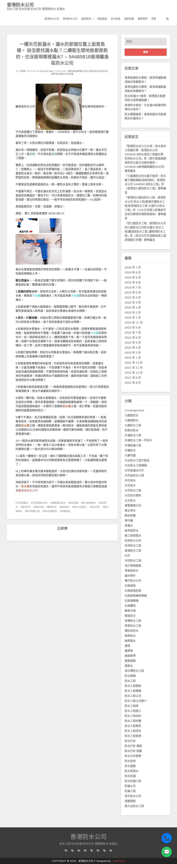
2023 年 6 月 (133, 292)
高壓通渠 (130, 801)
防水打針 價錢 (133, 746)
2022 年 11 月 (134, 322)
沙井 (127, 555)
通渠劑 (129, 651)
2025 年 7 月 (133, 267)
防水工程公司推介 (136, 701)
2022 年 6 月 (133, 337)
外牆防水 (130, 450)
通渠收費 (129, 18)
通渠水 (129, 666)
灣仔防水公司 (133, 580)
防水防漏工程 (33, 511)
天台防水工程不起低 (137, 460)
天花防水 (130, 485)
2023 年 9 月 (133, 277)
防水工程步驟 (133, 721)
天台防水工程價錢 (136, 465)
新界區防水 (131, 530)
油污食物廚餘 (133, 565)
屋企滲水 (130, 510)
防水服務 (130, 766)
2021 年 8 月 (133, 382)
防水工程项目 (133, 731)
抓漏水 (129, 525)
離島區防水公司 (28, 490)
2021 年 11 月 (134, 367)
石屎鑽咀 (130, 605)
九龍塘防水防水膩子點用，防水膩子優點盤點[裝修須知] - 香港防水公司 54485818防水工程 (145, 180)
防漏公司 (130, 786)
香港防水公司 (52, 18)
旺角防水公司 (133, 540)
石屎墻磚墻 (131, 600)
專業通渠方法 (133, 505)
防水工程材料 (133, 716)
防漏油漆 (65, 511)
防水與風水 (60, 74)
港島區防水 (131, 570)
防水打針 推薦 (133, 751)
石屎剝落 (130, 585)
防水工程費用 (133, 726)
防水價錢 (130, 676)
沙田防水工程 (133, 560)
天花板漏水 (22, 502)
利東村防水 (131, 430)
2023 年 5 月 (133, 297)
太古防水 (130, 500)
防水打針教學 (133, 756)
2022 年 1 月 (133, 357)
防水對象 (115, 18)
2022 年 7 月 (133, 332)
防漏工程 (130, 791)
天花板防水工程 (134, 475)
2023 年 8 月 (133, 282)
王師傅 (22, 71)
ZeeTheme (119, 861)
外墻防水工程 (133, 435)
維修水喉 (72, 71)
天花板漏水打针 (40, 502)
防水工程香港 (133, 736)
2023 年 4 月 (133, 302)
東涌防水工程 (133, 550)
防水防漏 (69, 74)
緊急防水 (52, 507)
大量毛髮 (130, 455)
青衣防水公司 (133, 796)
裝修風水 (80, 71)
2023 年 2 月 (133, 312)
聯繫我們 (142, 18)
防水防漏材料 (50, 511)
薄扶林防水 (131, 631)
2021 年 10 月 (134, 372)
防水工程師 (131, 706)
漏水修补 (26, 507)
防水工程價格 (133, 686)
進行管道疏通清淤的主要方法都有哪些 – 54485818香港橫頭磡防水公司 (145, 163)
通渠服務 (130, 661)
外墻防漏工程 (133, 445)
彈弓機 (129, 520)
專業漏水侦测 (58, 502)
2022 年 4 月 (133, 347)
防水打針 (96, 71)
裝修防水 (130, 636)
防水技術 (130, 761)
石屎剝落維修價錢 (136, 595)
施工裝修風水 (89, 502)
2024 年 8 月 (133, 272)
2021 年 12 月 (134, 362)
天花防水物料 (133, 495)
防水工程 (88, 71)
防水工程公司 (133, 696)
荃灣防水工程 (133, 621)
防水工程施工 (80, 507)
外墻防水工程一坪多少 (138, 440)
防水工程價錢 (133, 691)
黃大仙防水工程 (134, 806)
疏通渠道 (102, 18)
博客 (153, 18)
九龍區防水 (131, 415)
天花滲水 (130, 480)
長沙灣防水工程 (134, 671)
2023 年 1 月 (133, 317)
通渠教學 (130, 656)
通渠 (127, 646)
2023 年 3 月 (133, 307)
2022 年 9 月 (133, 327)
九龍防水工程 (133, 425)
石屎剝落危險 (133, 590)
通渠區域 (86, 18)
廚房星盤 (73, 502)
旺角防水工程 (133, 545)
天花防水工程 (133, 490)
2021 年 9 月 (133, 377)
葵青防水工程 (133, 626)
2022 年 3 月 (133, 352)
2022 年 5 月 (133, 342)
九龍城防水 (131, 420)
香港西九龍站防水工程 (141, 188)
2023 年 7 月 (133, 287)
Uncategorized (134, 410)
